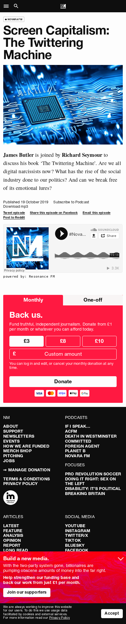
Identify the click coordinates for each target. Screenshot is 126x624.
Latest (11, 525)
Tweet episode (14, 213)
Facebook (76, 550)
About (10, 426)
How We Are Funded (26, 446)
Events (11, 441)
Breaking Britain (85, 493)
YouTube (75, 525)
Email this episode (96, 213)
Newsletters (18, 436)
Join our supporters (27, 592)
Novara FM (77, 455)
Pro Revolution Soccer (93, 474)
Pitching (13, 455)
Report (12, 545)
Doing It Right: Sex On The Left (90, 481)
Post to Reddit (14, 217)
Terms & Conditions (26, 479)
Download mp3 (15, 206)
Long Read (15, 550)
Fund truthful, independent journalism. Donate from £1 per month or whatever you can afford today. (60, 327)
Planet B (75, 450)
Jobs (9, 460)
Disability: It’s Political (93, 488)
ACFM (71, 431)
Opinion (12, 540)
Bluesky (74, 545)
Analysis (13, 535)
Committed (78, 441)
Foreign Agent (82, 446)
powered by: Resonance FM (29, 276)
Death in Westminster (91, 436)
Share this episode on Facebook (54, 213)
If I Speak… (78, 426)
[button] (7, 6)
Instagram (77, 530)
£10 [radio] (99, 341)
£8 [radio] (63, 341)
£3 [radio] (27, 341)
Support (13, 431)
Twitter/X (76, 535)
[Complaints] (10, 498)
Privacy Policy (20, 483)
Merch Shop (17, 450)
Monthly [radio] (33, 300)
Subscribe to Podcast (71, 202)
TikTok (73, 540)
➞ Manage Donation (26, 469)
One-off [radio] (93, 300)
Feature (12, 530)
